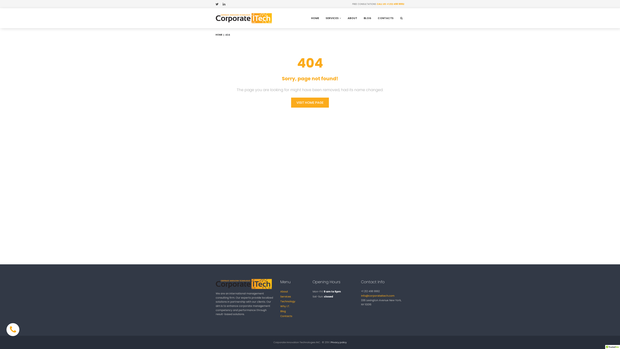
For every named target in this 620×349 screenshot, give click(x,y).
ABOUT (352, 18)
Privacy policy (339, 342)
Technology (287, 301)
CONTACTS (386, 18)
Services (285, 296)
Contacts (286, 316)
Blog (283, 311)
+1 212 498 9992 (395, 4)
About (284, 291)
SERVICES (332, 18)
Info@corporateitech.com (377, 296)
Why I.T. (285, 306)
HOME (315, 18)
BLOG (368, 18)
